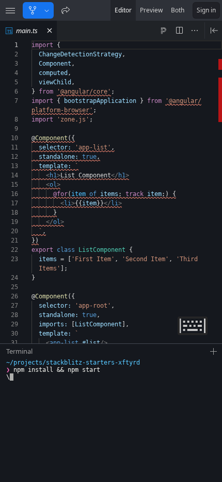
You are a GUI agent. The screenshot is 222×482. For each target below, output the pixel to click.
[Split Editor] (179, 30)
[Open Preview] (214, 30)
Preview (151, 10)
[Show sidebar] (10, 10)
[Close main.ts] (49, 30)
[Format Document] (163, 30)
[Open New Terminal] (214, 351)
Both (177, 10)
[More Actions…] (194, 30)
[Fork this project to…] (47, 10)
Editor (123, 10)
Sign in (206, 10)
